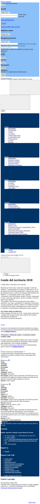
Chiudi (3, 58)
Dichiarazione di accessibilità (12, 465)
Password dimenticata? (7, 20)
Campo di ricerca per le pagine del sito (12, 255)
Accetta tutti (29, 335)
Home (6, 273)
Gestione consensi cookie (11, 470)
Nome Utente (22, 14)
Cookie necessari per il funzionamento (12, 351)
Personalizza (4, 335)
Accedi (3, 5)
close (2, 111)
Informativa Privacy (10, 462)
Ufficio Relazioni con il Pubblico (14, 464)
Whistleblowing (9, 469)
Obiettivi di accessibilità (11, 467)
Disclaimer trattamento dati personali (11, 488)
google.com (4, 360)
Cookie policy (8, 459)
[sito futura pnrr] (20, 78)
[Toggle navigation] (15, 102)
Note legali (7, 460)
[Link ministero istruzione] (9, 3)
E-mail (20, 44)
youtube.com (5, 384)
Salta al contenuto (6, 1)
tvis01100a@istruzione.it (23, 439)
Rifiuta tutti (15, 335)
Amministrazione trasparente (12, 472)
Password (21, 16)
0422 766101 (11, 437)
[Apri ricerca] (24, 87)
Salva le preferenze (15, 420)
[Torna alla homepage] (20, 79)
